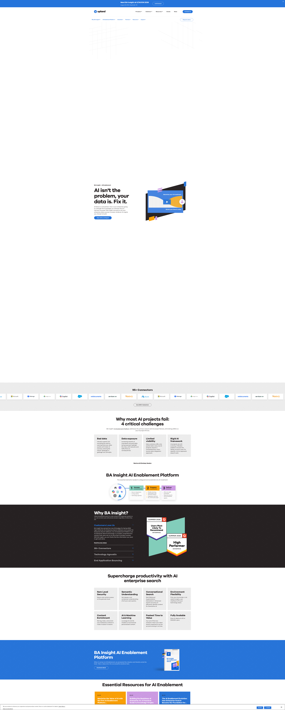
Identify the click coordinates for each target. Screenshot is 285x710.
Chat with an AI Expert (103, 218)
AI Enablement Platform (109, 19)
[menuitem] (139, 11)
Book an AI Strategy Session (142, 463)
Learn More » (61, 706)
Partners (127, 19)
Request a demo (187, 19)
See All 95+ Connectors (142, 405)
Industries (120, 19)
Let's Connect (158, 3)
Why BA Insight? (96, 19)
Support (143, 19)
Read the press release (100, 543)
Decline (260, 707)
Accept (268, 707)
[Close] (281, 707)
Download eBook (101, 667)
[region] (142, 707)
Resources (135, 19)
